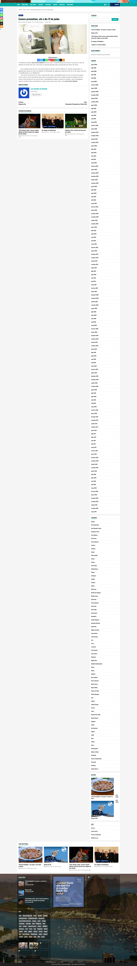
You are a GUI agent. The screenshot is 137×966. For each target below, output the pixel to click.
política (93, 701)
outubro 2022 (94, 220)
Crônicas (93, 582)
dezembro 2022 (94, 213)
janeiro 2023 (94, 210)
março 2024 (94, 163)
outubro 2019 (94, 342)
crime (39, 921)
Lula (35, 929)
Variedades (93, 755)
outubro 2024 (94, 139)
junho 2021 (93, 274)
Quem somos (25, 4)
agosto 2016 (94, 471)
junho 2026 (93, 71)
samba (40, 934)
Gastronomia (94, 613)
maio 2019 (93, 359)
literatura (21, 929)
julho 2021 (93, 271)
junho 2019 (93, 356)
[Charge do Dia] (102, 809)
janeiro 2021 (94, 291)
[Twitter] (41, 60)
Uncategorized (94, 748)
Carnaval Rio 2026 (32, 918)
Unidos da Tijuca (95, 752)
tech (35, 937)
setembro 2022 (94, 224)
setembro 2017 (94, 427)
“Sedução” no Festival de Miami (98, 45)
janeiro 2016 (94, 495)
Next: (76, 103)
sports (25, 937)
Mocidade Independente (96, 664)
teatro (30, 937)
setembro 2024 (94, 142)
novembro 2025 (94, 95)
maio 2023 (93, 196)
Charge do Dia (94, 33)
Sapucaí (93, 731)
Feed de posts (94, 831)
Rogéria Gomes (94, 718)
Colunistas (48, 4)
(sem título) (117, 796)
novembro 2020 (95, 298)
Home (18, 4)
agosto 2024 (94, 146)
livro (92, 640)
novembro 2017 (94, 420)
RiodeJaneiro (34, 934)
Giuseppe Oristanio (95, 623)
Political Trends (94, 704)
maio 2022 (93, 237)
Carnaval (40, 4)
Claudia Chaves (46, 132)
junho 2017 (93, 437)
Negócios (93, 674)
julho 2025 (93, 108)
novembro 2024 (94, 135)
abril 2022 (93, 241)
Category (93, 548)
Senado (21, 937)
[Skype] (58, 60)
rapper (45, 931)
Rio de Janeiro (26, 934)
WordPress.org (94, 838)
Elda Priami (93, 599)
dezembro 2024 (94, 132)
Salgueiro (93, 721)
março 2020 (94, 325)
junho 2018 (93, 396)
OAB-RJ (30, 931)
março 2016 (94, 488)
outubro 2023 (94, 180)
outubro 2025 (94, 98)
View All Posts (36, 94)
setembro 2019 (94, 346)
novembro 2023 (94, 176)
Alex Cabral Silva (95, 525)
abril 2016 (93, 484)
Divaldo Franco (94, 596)
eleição (43, 921)
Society (93, 742)
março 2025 (94, 122)
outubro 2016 (94, 464)
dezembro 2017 (94, 417)
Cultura (93, 586)
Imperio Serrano (32, 926)
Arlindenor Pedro (95, 532)
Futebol (25, 926)
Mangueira (93, 657)
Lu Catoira (93, 647)
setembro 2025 (94, 102)
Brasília (39, 916)
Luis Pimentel (94, 650)
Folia (44, 923)
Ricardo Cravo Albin (95, 714)
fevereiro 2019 (94, 369)
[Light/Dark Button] (105, 4)
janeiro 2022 (94, 251)
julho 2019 (93, 352)
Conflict (93, 579)
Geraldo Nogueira (95, 620)
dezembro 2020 (94, 295)
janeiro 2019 (94, 373)
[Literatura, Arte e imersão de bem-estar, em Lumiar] (76, 121)
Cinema (93, 559)
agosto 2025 (94, 105)
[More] (63, 60)
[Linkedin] (44, 60)
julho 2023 (93, 190)
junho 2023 (93, 193)
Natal (25, 931)
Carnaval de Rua (23, 918)
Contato (55, 4)
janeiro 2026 (94, 88)
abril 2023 (93, 200)
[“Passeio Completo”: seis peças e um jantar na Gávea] (102, 786)
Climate (93, 572)
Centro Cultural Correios (25, 921)
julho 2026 (93, 68)
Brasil (35, 916)
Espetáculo (21, 923)
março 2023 (94, 203)
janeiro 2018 (94, 413)
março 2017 (93, 447)
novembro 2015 (94, 501)
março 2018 (94, 407)
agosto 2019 (94, 349)
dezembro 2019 (94, 335)
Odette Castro (94, 684)
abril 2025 (93, 119)
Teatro (92, 745)
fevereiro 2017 (94, 451)
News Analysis (94, 677)
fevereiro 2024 (94, 166)
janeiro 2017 (94, 454)
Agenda (20, 15)
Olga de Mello (94, 687)
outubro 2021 (94, 261)
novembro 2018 (94, 379)
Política (35, 931)
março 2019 (94, 366)
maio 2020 (93, 318)
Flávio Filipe (94, 609)
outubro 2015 (94, 505)
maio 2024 (93, 156)
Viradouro (93, 765)
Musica (92, 670)
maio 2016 (93, 481)
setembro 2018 (94, 386)
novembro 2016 (94, 461)
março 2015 (94, 512)
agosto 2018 (94, 390)
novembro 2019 (94, 339)
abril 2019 (93, 362)
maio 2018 (93, 400)
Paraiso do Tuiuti (95, 691)
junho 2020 (93, 315)
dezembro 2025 (94, 91)
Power (92, 711)
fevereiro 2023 (94, 207)
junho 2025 (93, 112)
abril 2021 (93, 281)
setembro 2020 (94, 305)
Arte (20, 916)
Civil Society (94, 565)
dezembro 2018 (94, 376)
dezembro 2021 (94, 254)
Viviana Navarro (94, 769)
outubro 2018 (94, 383)
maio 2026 (93, 75)
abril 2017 (93, 444)
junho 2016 (93, 478)
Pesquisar (93, 15)
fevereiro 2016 (94, 491)
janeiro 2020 (94, 332)
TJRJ (39, 937)
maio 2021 (93, 278)
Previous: (22, 103)
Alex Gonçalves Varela (96, 528)
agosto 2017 (94, 430)
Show (92, 738)
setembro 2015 (94, 508)
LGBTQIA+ (45, 926)
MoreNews (75, 964)
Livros (92, 643)
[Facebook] (38, 60)
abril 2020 (93, 322)
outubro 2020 (94, 301)
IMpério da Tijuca (95, 630)
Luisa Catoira (94, 654)
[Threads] (60, 60)
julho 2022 (93, 230)
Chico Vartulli (94, 555)
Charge (92, 552)
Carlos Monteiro (95, 542)
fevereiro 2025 (94, 125)
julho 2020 (93, 312)
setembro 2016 (94, 467)
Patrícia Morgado (95, 694)
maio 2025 (93, 115)
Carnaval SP (41, 918)
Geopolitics (93, 616)
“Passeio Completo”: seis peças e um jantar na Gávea (103, 29)
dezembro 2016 (94, 457)
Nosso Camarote (95, 681)
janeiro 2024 (94, 169)
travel (43, 937)
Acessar (93, 828)
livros (31, 929)
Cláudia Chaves (52, 126)
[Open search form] (108, 4)
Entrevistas (93, 606)
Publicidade (70, 4)
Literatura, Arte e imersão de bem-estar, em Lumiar (75, 131)
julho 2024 (93, 149)
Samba (92, 725)
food (20, 926)
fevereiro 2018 (94, 410)
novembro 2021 (94, 257)
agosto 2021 (94, 268)
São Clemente (94, 728)
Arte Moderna (94, 535)
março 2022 (94, 244)
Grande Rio (93, 626)
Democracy (93, 589)
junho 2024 (93, 152)
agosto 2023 (94, 186)
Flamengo (39, 923)
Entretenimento (95, 603)
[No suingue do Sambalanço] (53, 121)
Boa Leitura (33, 4)
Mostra (92, 667)
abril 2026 (93, 78)
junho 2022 (93, 234)
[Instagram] (49, 60)
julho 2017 (93, 434)
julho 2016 (93, 474)
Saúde (92, 735)
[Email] (55, 60)
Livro (26, 929)
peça (92, 698)
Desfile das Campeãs (96, 593)
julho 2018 (93, 393)
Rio (20, 934)
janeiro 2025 (94, 129)
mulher (21, 931)
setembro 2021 (94, 264)
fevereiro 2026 (94, 85)
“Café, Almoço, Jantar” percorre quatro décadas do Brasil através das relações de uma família (29, 132)
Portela (93, 708)
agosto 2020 (94, 308)
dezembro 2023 (94, 173)
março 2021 (94, 285)
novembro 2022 (94, 217)
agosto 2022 (94, 227)
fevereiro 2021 (94, 288)
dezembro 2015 (94, 498)
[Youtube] (52, 60)
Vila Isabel (93, 762)
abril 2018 (93, 403)
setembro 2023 (94, 183)
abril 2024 (93, 159)
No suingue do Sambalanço (49, 130)
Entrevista (62, 4)
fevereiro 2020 (94, 329)
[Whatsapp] (47, 60)
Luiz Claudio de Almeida (25, 22)
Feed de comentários (96, 834)
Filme (33, 923)
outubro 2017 (94, 423)
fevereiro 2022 (94, 247)
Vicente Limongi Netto (96, 759)
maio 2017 (93, 440)
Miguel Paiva (94, 660)
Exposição (28, 923)
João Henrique (94, 637)
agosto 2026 (94, 64)
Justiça (39, 926)
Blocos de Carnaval (27, 916)
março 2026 (94, 81)
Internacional (94, 633)
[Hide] (0, 29)
